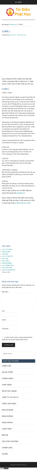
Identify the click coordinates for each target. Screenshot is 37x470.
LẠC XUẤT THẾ (7, 267)
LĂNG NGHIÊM (7, 263)
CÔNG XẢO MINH (9, 404)
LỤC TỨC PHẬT (7, 249)
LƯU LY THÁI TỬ (7, 256)
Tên (3, 311)
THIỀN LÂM (6, 366)
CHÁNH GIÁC (7, 448)
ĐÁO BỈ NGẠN (7, 410)
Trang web (5, 328)
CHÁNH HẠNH (7, 378)
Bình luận (5, 292)
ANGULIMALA (7, 422)
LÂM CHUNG (6, 252)
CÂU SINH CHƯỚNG (10, 441)
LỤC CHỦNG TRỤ (8, 265)
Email (4, 320)
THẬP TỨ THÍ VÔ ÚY (10, 397)
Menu (20, 2)
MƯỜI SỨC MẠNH (9, 391)
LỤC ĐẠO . (5, 254)
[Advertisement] (18, 58)
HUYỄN (5, 454)
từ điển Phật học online (23, 203)
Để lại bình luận (21, 35)
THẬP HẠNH (7, 385)
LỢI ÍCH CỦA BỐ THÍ (8, 270)
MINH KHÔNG (7, 416)
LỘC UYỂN (5, 261)
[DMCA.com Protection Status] (4, 469)
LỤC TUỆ (5, 258)
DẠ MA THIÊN (7, 372)
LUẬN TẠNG (7, 429)
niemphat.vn (21, 193)
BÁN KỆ (5, 435)
